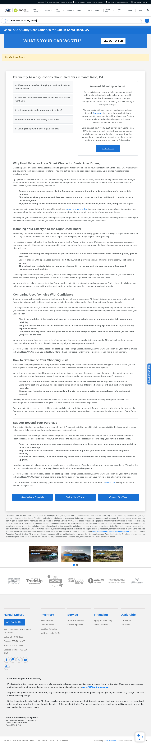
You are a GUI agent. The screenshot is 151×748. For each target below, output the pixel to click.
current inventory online (76, 209)
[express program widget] (75, 581)
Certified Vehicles (49, 629)
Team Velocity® (110, 741)
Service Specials (75, 624)
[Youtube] (25, 660)
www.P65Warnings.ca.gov (95, 687)
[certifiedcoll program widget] (117, 581)
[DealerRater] (7, 667)
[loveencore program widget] (137, 581)
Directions (125, 624)
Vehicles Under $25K (50, 633)
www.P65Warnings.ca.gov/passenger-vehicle (110, 531)
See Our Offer (113, 41)
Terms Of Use (34, 740)
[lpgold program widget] (14, 581)
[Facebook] (7, 660)
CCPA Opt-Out (64, 740)
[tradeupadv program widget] (34, 581)
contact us (110, 482)
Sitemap (44, 740)
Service (72, 614)
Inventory (47, 614)
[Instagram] (13, 660)
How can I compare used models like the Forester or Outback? (42, 99)
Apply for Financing (103, 620)
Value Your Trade (75, 497)
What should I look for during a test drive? (39, 119)
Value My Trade (101, 624)
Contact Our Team (118, 497)
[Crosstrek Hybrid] (108, 554)
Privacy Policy (22, 740)
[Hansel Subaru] (17, 10)
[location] (106, 2)
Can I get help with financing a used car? (38, 129)
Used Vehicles (47, 624)
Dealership (128, 614)
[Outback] (43, 554)
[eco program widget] (96, 581)
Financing (101, 614)
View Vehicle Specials (32, 497)
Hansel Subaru (10, 740)
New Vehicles (47, 620)
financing (97, 113)
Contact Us (108, 148)
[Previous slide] (74, 565)
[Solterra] (76, 554)
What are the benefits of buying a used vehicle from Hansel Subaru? (42, 87)
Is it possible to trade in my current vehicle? (40, 110)
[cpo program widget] (55, 581)
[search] (148, 10)
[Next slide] (77, 565)
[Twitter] (19, 660)
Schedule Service (75, 620)
